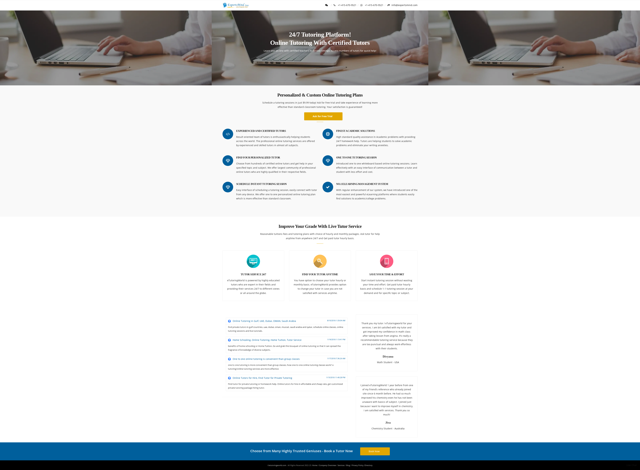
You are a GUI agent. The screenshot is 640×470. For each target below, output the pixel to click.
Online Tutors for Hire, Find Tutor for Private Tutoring (288, 377)
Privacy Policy (358, 465)
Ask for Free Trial (322, 116)
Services (341, 465)
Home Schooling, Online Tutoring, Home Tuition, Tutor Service (288, 340)
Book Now (374, 451)
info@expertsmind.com (405, 5)
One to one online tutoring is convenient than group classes (288, 358)
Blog (348, 465)
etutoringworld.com (278, 465)
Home (314, 465)
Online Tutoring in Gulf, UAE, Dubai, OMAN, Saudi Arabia (288, 321)
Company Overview (327, 465)
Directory (368, 465)
